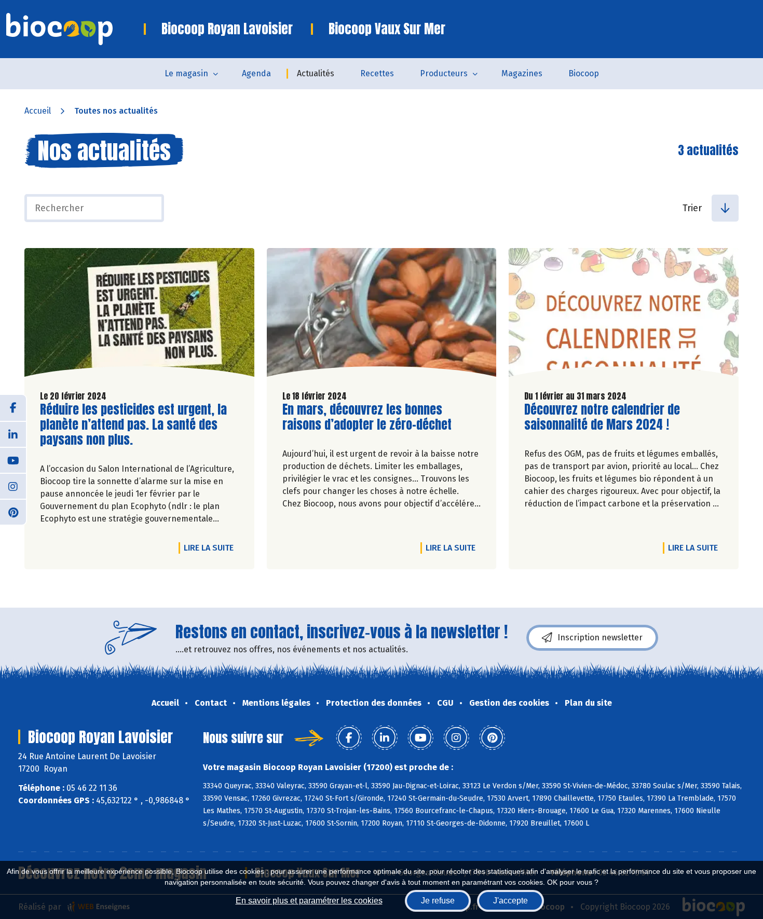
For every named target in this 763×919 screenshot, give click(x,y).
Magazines (521, 73)
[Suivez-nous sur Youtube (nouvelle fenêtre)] (13, 460)
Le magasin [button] (186, 73)
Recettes (377, 73)
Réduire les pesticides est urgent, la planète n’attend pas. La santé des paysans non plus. (133, 424)
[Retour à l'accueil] (75, 29)
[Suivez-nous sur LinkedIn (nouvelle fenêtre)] (13, 434)
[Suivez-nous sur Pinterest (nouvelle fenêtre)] (13, 512)
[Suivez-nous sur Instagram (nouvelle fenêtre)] (13, 486)
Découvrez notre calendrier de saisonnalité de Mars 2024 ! (602, 417)
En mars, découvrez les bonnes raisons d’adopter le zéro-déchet (367, 417)
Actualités (315, 73)
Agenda (256, 73)
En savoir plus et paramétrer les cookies (309, 900)
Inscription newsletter (600, 637)
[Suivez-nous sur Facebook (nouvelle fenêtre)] (13, 408)
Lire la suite (211, 547)
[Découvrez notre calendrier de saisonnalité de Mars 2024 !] (624, 315)
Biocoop (583, 73)
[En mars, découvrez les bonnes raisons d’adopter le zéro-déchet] (382, 315)
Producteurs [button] (444, 73)
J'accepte (510, 900)
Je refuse (438, 900)
